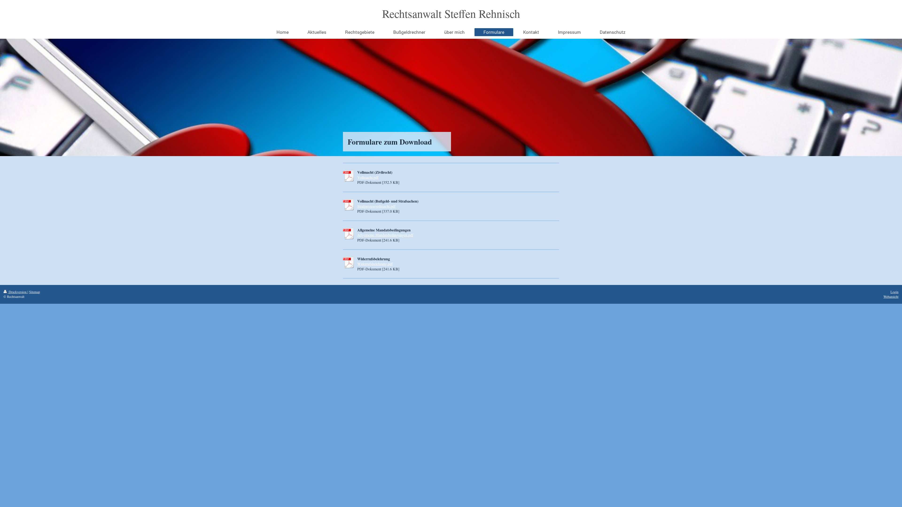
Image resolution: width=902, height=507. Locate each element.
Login (894, 292)
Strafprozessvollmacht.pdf (376, 206)
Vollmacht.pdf (367, 177)
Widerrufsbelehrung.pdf (375, 263)
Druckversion (17, 292)
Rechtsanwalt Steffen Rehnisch (451, 13)
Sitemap (34, 292)
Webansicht (890, 296)
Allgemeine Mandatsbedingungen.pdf (385, 234)
